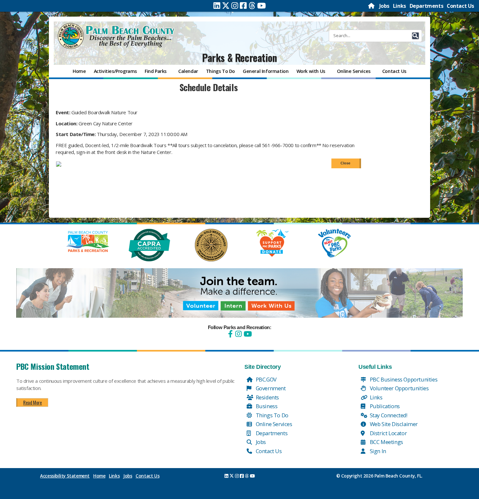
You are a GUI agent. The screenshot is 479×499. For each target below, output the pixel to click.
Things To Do (271, 415)
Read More (32, 402)
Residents (266, 397)
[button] (415, 36)
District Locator (388, 433)
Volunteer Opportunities (398, 388)
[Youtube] (261, 5)
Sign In (377, 451)
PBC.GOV (265, 379)
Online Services (273, 424)
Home (99, 476)
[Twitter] (226, 5)
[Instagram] (234, 5)
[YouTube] (247, 334)
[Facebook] (243, 5)
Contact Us (460, 5)
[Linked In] (216, 5)
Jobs (384, 5)
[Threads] (252, 5)
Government (270, 388)
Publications (384, 406)
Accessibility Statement (65, 476)
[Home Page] (371, 5)
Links (399, 5)
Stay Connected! (388, 415)
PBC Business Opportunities (403, 379)
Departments (426, 5)
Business (265, 406)
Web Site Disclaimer (393, 424)
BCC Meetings (386, 442)
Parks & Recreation (239, 57)
